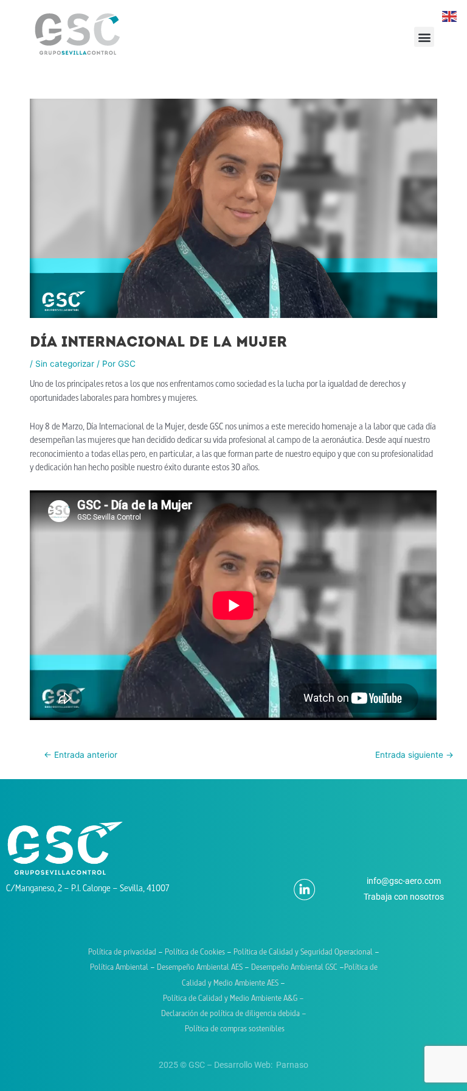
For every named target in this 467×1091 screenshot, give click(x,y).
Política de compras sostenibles (234, 1029)
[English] (450, 16)
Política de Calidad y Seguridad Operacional (303, 952)
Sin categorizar (64, 364)
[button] (424, 37)
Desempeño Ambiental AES (200, 968)
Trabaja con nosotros (404, 897)
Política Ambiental (119, 968)
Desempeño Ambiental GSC (294, 968)
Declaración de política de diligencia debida (231, 1014)
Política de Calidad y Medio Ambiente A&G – (233, 999)
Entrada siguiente (414, 755)
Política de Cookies (196, 952)
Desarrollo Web (242, 1065)
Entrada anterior (80, 755)
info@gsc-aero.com (404, 881)
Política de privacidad (122, 952)
